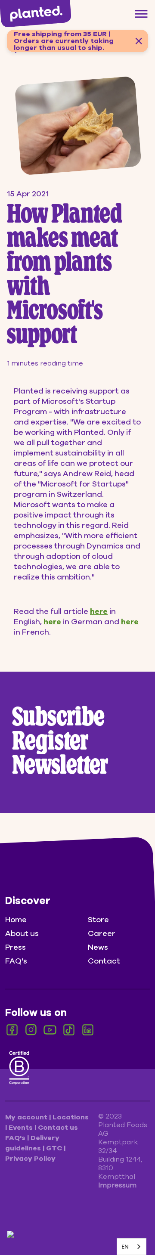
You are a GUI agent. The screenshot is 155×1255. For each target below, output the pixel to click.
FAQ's (16, 961)
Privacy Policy (30, 1158)
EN (125, 1246)
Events (21, 1127)
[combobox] (131, 1246)
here (99, 611)
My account (27, 1117)
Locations (71, 1117)
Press (15, 947)
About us (22, 933)
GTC (55, 1148)
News (98, 947)
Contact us (58, 1127)
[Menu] (141, 13)
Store (98, 919)
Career (101, 933)
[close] (139, 41)
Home (16, 919)
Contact (104, 961)
